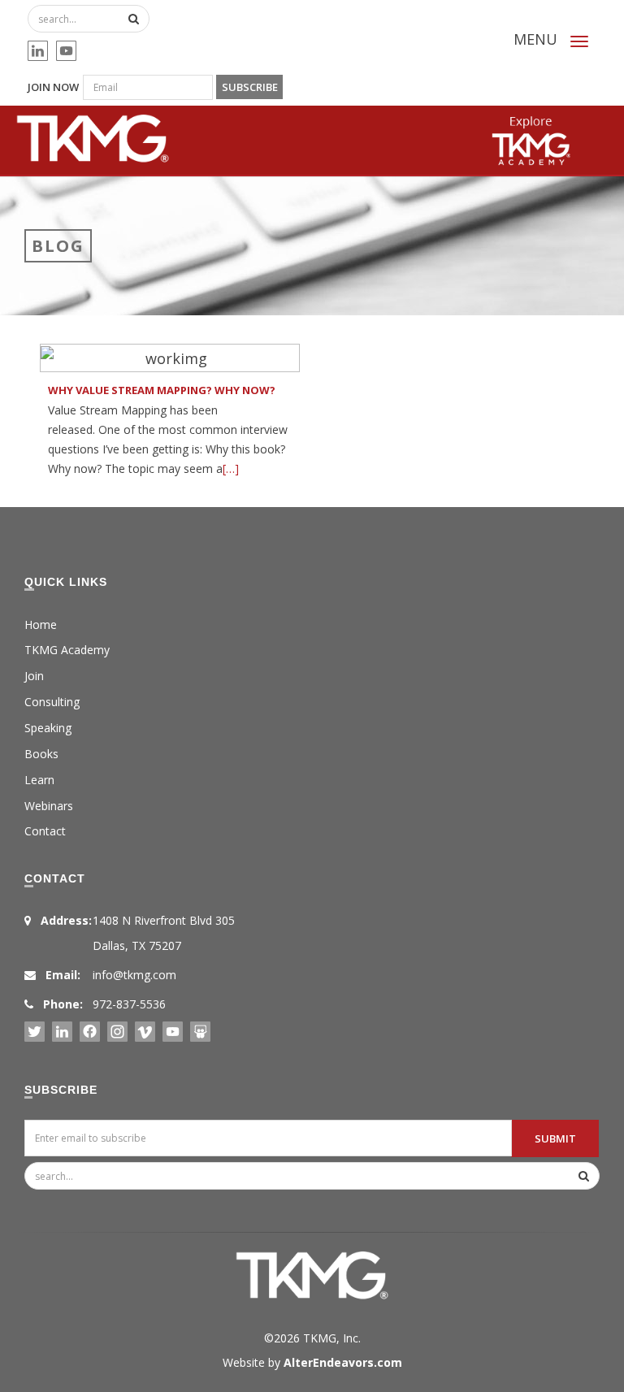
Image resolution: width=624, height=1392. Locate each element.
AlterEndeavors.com (343, 1362)
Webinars (48, 805)
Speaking (48, 727)
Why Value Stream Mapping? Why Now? (161, 390)
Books (41, 753)
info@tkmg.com (134, 974)
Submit (555, 1138)
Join (34, 675)
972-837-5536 (129, 1004)
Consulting (52, 701)
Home (40, 624)
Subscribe (250, 87)
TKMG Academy (67, 649)
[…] (231, 468)
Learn (39, 779)
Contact (45, 831)
